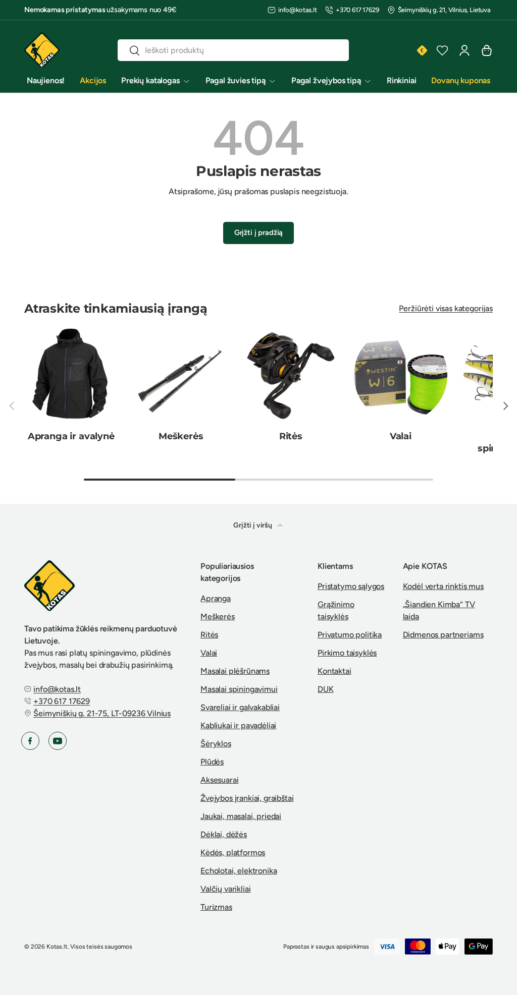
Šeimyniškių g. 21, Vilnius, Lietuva (444, 10)
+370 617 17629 (357, 10)
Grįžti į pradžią (258, 232)
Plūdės (212, 762)
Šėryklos (215, 743)
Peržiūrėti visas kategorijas (446, 308)
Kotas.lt (57, 946)
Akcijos (93, 80)
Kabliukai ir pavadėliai (238, 725)
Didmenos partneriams (443, 634)
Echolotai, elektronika (238, 870)
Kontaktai (334, 671)
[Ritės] (291, 375)
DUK (326, 689)
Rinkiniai (402, 80)
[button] (487, 50)
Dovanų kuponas (460, 80)
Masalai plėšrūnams (235, 671)
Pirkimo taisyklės (347, 653)
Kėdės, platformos (232, 852)
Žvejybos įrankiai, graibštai (247, 798)
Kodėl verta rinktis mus (443, 586)
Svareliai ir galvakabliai (240, 707)
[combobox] (233, 50)
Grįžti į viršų (253, 525)
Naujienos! (46, 80)
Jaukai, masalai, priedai (240, 816)
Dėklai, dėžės (223, 834)
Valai (400, 436)
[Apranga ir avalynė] (71, 375)
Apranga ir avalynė (71, 436)
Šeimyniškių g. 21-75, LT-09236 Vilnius (102, 713)
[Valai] (401, 375)
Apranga (215, 598)
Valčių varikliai (225, 889)
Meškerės (181, 436)
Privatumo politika (350, 634)
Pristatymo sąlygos (351, 586)
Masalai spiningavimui (239, 689)
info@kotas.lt (297, 10)
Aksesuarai (219, 780)
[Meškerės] (181, 375)
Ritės (290, 436)
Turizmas (216, 907)
